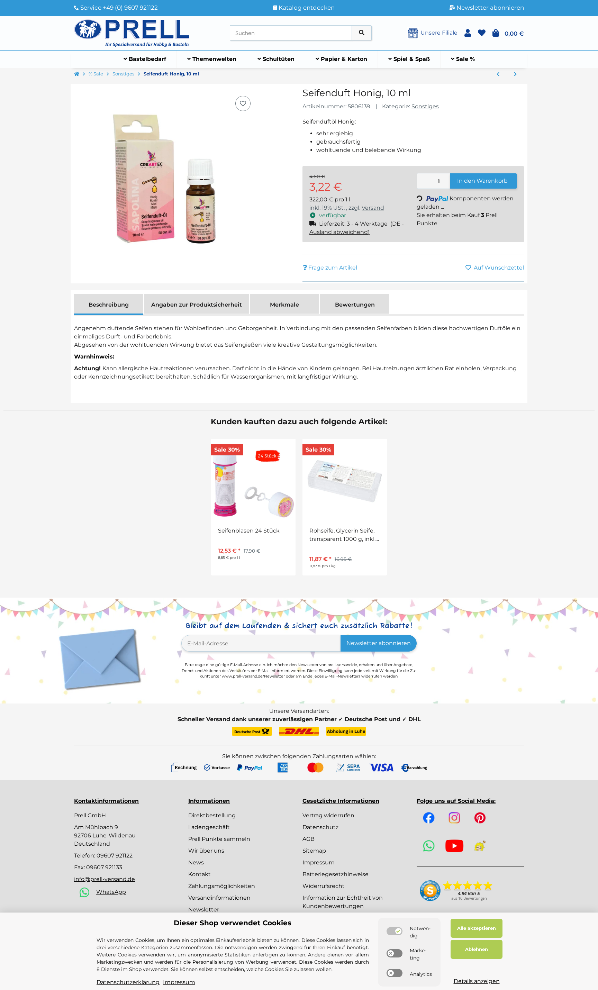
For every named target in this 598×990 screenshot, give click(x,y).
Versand (373, 208)
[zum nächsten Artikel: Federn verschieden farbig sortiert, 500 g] (515, 74)
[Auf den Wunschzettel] (243, 103)
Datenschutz (320, 827)
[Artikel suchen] (362, 33)
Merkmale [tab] (284, 304)
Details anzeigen (477, 981)
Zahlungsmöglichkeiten (221, 886)
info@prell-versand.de (104, 879)
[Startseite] (76, 74)
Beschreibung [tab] (109, 304)
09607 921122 (115, 855)
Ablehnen (476, 949)
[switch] (394, 931)
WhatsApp (111, 892)
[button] (467, 33)
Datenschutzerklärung (128, 982)
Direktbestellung (212, 815)
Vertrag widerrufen (328, 815)
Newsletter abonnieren (378, 643)
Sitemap (314, 850)
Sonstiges (425, 106)
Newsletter (203, 909)
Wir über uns (206, 850)
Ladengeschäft (209, 827)
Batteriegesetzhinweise (335, 874)
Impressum (318, 862)
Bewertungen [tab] (355, 304)
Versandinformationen (219, 897)
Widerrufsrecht (323, 886)
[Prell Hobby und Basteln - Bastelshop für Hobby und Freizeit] (132, 32)
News (196, 862)
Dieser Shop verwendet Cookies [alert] (232, 923)
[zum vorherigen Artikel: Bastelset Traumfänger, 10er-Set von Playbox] (498, 74)
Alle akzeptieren (476, 928)
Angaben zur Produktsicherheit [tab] (196, 304)
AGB (308, 839)
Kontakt (199, 874)
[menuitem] (145, 59)
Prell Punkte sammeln (219, 839)
